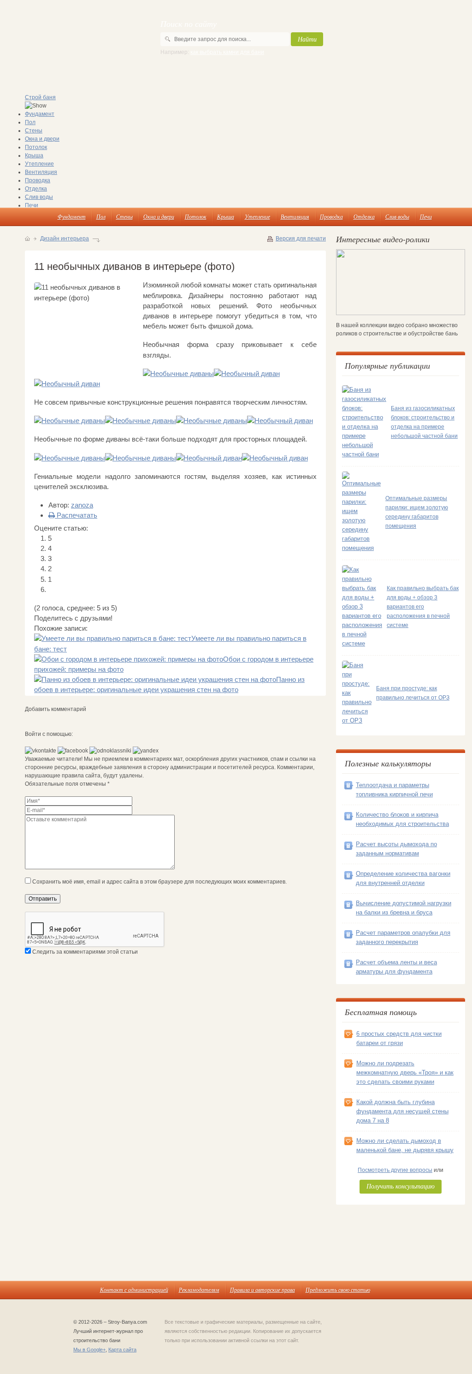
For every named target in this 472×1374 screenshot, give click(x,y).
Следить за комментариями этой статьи (85, 952)
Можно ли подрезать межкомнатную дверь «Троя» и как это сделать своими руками (405, 1072)
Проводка (37, 180)
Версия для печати (301, 238)
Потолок (36, 147)
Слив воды (39, 197)
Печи (31, 205)
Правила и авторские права (262, 1289)
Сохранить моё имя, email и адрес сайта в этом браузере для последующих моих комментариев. (159, 881)
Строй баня (40, 97)
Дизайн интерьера (64, 238)
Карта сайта (122, 1349)
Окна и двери (42, 139)
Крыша (34, 155)
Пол (30, 122)
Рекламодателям (199, 1289)
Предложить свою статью (338, 1289)
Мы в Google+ (89, 1349)
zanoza (82, 505)
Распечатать (76, 515)
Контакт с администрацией (134, 1289)
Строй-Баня (66, 37)
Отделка (36, 188)
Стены (33, 130)
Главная (27, 238)
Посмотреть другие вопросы (395, 1170)
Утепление (39, 164)
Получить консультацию (400, 1186)
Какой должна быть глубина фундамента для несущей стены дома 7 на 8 (402, 1111)
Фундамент (39, 114)
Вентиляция (41, 172)
